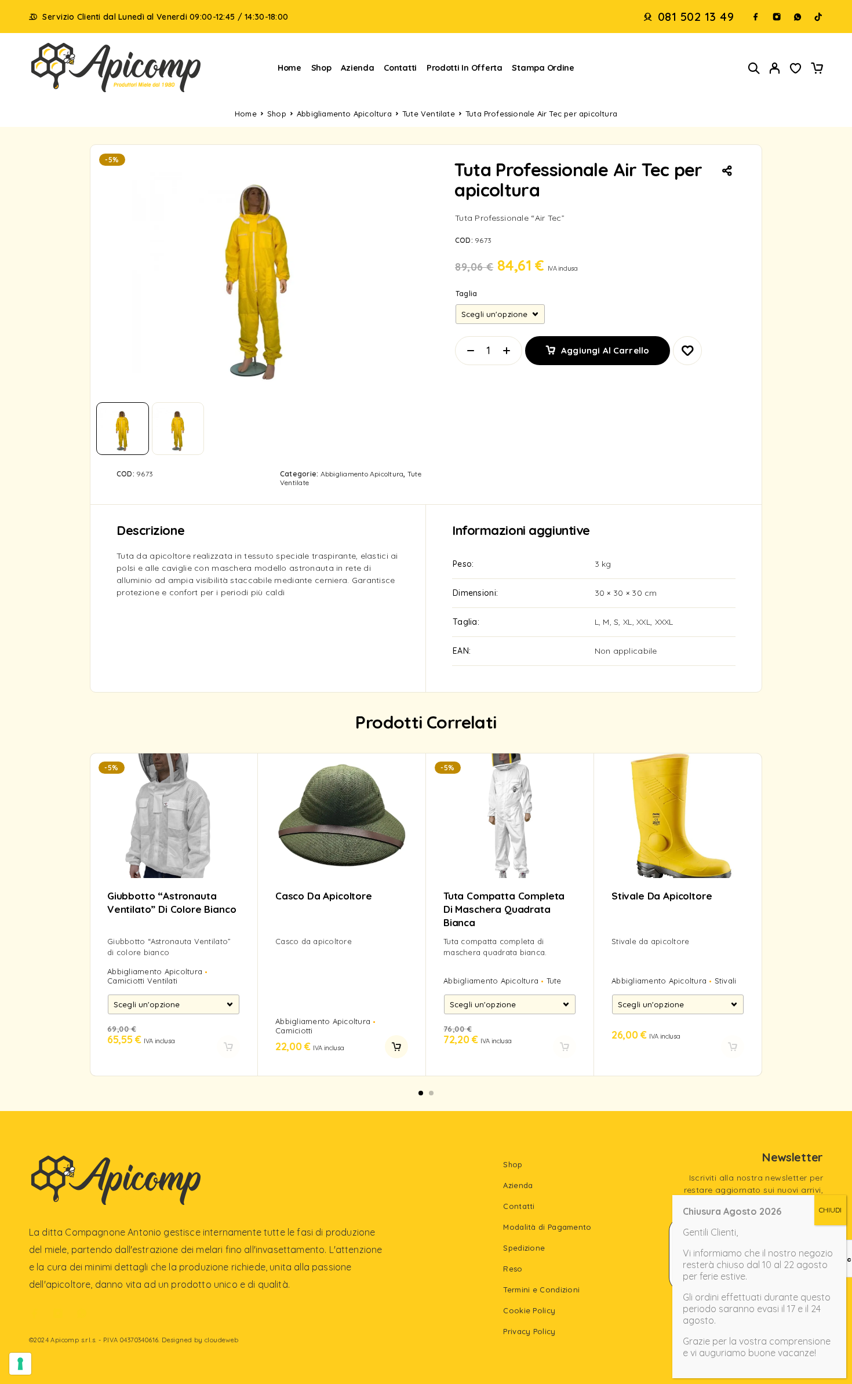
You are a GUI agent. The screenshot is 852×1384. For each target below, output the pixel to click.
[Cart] (816, 69)
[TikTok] (818, 16)
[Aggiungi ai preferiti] (795, 69)
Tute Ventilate (428, 113)
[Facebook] (755, 16)
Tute (554, 980)
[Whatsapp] (797, 16)
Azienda (357, 68)
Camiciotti (294, 1030)
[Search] (754, 68)
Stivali (726, 980)
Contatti (400, 68)
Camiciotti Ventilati (142, 980)
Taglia (466, 293)
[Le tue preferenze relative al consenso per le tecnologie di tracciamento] (20, 1364)
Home (289, 68)
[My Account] (774, 68)
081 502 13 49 (696, 17)
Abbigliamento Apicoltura (344, 113)
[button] (396, 1046)
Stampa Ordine (543, 68)
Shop (321, 68)
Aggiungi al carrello (605, 346)
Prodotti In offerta (465, 68)
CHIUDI (830, 1209)
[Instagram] (776, 16)
